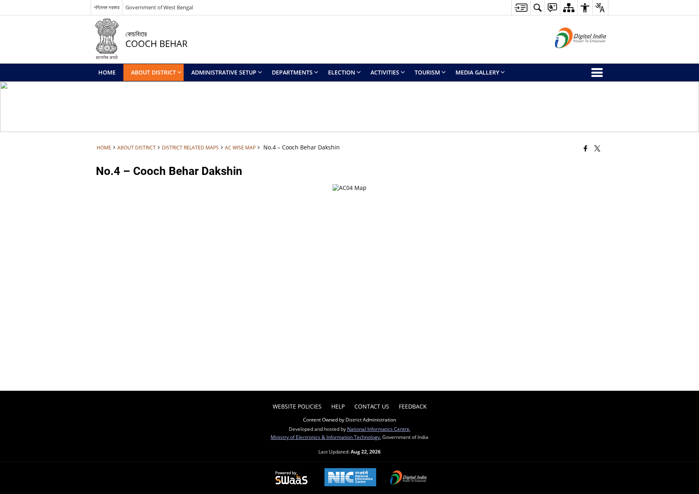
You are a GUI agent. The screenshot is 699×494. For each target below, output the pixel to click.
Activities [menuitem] (385, 72)
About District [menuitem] (153, 72)
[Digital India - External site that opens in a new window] (570, 55)
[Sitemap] (568, 7)
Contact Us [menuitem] (371, 406)
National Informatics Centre (378, 429)
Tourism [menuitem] (427, 72)
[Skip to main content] (520, 7)
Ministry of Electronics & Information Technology (325, 437)
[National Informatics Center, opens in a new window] (350, 478)
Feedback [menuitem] (413, 406)
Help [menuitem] (338, 406)
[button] (537, 7)
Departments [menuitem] (292, 72)
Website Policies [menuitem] (297, 406)
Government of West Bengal (159, 7)
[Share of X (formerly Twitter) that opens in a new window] (597, 148)
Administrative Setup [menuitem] (223, 72)
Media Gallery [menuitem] (477, 72)
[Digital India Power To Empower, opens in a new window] (408, 478)
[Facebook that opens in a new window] (585, 148)
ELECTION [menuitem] (341, 72)
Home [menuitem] (107, 72)
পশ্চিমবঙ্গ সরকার (106, 7)
